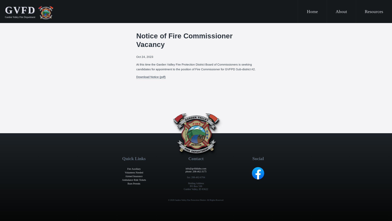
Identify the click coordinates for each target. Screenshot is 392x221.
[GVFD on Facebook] (258, 178)
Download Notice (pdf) (151, 77)
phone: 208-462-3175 (195, 171)
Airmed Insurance (134, 176)
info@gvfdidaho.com (196, 168)
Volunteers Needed (134, 172)
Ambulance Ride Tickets (134, 180)
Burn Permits (134, 183)
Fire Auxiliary (134, 169)
